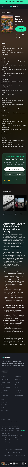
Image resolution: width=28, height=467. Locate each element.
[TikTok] (17, 452)
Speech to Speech (5, 382)
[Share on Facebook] (16, 34)
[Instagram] (14, 452)
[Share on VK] (16, 37)
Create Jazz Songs (5, 442)
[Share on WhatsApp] (19, 34)
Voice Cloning (4, 385)
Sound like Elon (14, 422)
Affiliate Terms (4, 410)
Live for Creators (19, 393)
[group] (14, 466)
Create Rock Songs (6, 437)
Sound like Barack (16, 428)
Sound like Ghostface (6, 424)
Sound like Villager (5, 430)
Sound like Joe (14, 426)
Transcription (4, 390)
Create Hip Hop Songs (16, 435)
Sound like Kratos (5, 426)
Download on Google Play (15, 174)
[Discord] (8, 452)
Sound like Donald (5, 422)
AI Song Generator (5, 387)
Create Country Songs (6, 439)
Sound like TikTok (15, 430)
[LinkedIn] (19, 452)
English (4, 371)
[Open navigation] (2, 6)
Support (3, 413)
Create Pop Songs (5, 435)
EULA (2, 407)
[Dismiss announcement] (26, 2)
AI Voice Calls (4, 395)
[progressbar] (14, 466)
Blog (16, 385)
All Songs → (4, 444)
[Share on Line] (19, 37)
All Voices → (24, 430)
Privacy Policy (4, 402)
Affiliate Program (19, 395)
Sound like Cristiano (6, 428)
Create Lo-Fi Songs (16, 442)
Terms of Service (5, 404)
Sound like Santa (17, 424)
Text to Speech (5, 379)
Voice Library (18, 379)
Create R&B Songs (16, 437)
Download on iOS (15, 169)
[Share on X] (23, 34)
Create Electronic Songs (19, 439)
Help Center (18, 390)
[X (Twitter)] (11, 452)
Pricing (16, 387)
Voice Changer (5, 393)
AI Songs (17, 382)
